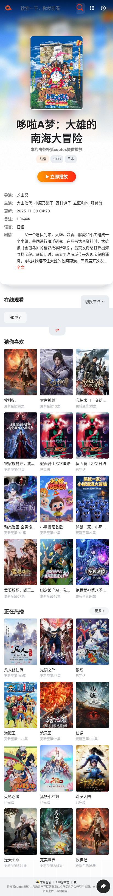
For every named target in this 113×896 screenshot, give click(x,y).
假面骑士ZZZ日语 (91, 463)
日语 (20, 226)
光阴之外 (47, 669)
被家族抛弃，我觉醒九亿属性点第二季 (20, 463)
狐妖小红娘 (49, 796)
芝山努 (22, 195)
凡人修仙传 (13, 669)
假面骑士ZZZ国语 (55, 463)
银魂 (79, 669)
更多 (98, 611)
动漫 (43, 159)
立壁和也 (81, 203)
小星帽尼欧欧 (51, 527)
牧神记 (10, 400)
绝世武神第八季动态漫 (92, 590)
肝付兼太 (98, 203)
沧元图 (46, 733)
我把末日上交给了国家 (92, 400)
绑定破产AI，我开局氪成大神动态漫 (56, 590)
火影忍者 (11, 796)
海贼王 (10, 733)
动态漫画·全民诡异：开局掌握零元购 (20, 527)
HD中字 (15, 317)
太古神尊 (47, 400)
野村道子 (63, 203)
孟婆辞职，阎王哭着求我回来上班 (20, 590)
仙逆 (79, 733)
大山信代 (24, 203)
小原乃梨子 (43, 203)
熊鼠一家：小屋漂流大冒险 (92, 527)
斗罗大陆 (83, 796)
